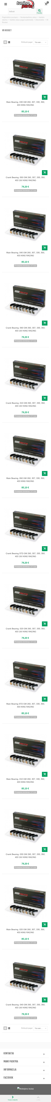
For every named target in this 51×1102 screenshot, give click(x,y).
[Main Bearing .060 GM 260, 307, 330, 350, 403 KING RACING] (25, 451)
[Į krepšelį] (44, 97)
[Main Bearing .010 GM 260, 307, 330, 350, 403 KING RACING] (25, 752)
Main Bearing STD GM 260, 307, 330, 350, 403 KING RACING (25, 705)
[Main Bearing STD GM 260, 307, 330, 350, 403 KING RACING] (25, 677)
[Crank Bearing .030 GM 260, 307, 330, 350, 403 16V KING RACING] (25, 827)
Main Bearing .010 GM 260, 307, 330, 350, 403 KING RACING (25, 780)
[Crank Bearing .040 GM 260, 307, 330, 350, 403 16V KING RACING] (25, 977)
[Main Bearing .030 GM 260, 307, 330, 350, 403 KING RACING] (25, 75)
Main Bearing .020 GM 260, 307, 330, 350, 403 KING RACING (25, 931)
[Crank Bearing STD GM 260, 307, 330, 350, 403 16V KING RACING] (25, 526)
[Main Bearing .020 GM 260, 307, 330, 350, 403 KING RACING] (25, 902)
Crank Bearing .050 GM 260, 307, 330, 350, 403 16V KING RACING (25, 178)
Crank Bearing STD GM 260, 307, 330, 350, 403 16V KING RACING (25, 554)
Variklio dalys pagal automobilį (21, 20)
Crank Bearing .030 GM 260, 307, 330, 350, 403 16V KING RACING (25, 855)
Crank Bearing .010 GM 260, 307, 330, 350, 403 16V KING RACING (25, 404)
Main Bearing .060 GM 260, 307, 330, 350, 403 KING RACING (25, 479)
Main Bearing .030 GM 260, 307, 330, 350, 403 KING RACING (25, 103)
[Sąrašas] (9, 42)
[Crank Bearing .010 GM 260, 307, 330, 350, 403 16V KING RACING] (25, 376)
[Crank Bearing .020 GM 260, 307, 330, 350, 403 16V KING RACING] (25, 601)
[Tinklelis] (5, 42)
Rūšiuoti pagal (26, 42)
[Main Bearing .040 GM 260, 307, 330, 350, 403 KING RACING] (25, 225)
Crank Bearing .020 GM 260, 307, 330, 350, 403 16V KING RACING (25, 630)
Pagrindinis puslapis (10, 17)
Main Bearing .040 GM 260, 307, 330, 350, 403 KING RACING (25, 254)
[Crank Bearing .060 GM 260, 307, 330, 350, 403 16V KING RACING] (25, 300)
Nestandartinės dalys (28, 17)
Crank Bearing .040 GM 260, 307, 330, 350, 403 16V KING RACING (25, 1006)
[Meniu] (6, 4)
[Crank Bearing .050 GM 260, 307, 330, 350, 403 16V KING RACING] (25, 150)
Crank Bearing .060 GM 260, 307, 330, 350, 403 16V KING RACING (25, 329)
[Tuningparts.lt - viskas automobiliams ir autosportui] (26, 4)
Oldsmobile (39, 20)
